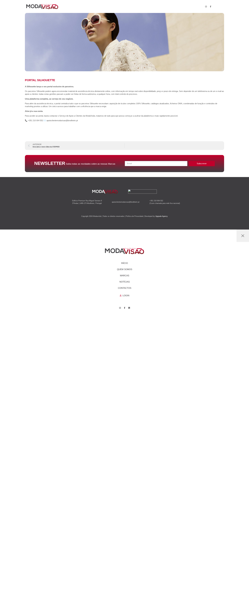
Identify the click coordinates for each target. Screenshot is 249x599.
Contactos (124, 288)
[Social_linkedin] (215, 6)
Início (124, 263)
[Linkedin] (129, 308)
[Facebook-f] (211, 6)
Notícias (124, 282)
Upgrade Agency (161, 216)
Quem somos (124, 269)
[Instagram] (206, 6)
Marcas (124, 275)
